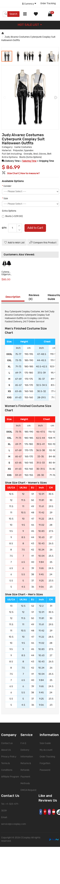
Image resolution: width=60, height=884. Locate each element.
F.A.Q (23, 743)
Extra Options (9, 211)
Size (5, 198)
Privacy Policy (8, 757)
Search (13, 14)
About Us (6, 750)
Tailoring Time (29, 161)
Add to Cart (35, 227)
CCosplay (26, 837)
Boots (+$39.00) (14, 216)
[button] (18, 56)
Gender (6, 186)
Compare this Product (44, 243)
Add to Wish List (16, 243)
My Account (46, 750)
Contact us (7, 743)
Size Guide (45, 743)
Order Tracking (48, 3)
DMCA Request (28, 790)
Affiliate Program (10, 777)
